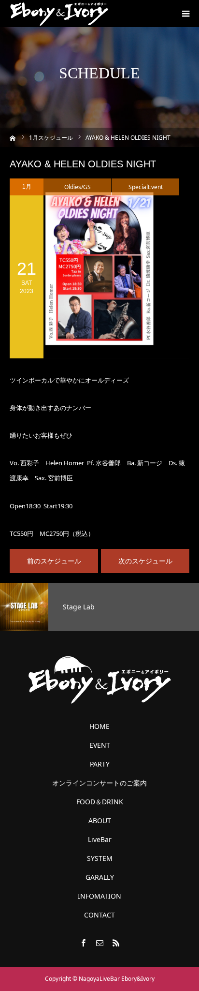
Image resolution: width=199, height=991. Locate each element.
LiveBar (100, 839)
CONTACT (99, 915)
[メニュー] (185, 13)
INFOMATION (99, 896)
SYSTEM (100, 858)
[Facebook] (83, 942)
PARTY (100, 764)
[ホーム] (13, 137)
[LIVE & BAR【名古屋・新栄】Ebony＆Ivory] (59, 13)
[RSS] (116, 942)
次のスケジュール (145, 560)
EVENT (99, 745)
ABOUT (99, 820)
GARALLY (99, 877)
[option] (99, 607)
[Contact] (99, 942)
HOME (99, 726)
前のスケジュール (54, 560)
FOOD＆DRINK (99, 802)
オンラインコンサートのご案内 (99, 783)
